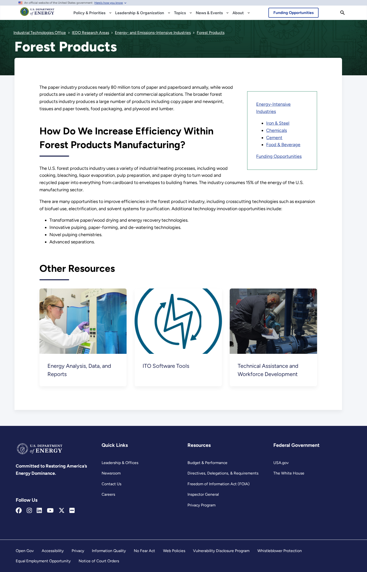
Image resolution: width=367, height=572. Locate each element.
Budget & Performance (207, 462)
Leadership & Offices (120, 462)
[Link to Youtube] (50, 510)
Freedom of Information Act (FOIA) (218, 483)
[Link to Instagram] (29, 510)
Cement (274, 137)
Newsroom (111, 473)
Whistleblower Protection (279, 550)
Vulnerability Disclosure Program (221, 550)
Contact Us (111, 483)
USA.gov (281, 462)
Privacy (78, 550)
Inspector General (203, 494)
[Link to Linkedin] (39, 510)
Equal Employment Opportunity (43, 561)
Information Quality (109, 550)
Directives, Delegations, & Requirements (222, 473)
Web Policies (174, 550)
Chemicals (276, 130)
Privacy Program (201, 505)
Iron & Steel (277, 123)
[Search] (343, 13)
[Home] (37, 14)
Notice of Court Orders (99, 561)
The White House (288, 473)
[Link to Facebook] (19, 510)
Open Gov (25, 550)
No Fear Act (144, 550)
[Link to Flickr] (72, 510)
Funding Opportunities (293, 12)
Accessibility (53, 550)
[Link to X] (62, 510)
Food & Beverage (283, 144)
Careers (108, 494)
